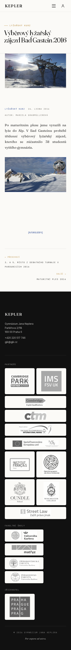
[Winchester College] (51, 492)
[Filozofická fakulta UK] (24, 535)
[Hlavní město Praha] (20, 607)
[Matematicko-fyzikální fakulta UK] (24, 549)
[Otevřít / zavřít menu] (54, 6)
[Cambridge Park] (20, 381)
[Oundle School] (20, 492)
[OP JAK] (51, 464)
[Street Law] (35, 513)
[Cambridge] (35, 402)
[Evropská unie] (35, 444)
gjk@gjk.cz (11, 341)
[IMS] (51, 381)
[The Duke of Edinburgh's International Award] (35, 430)
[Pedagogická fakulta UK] (24, 577)
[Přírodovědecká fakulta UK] (24, 563)
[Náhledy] (35, 232)
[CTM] (35, 416)
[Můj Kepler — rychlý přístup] (63, 6)
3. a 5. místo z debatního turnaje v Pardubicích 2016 (32, 262)
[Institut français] (20, 464)
